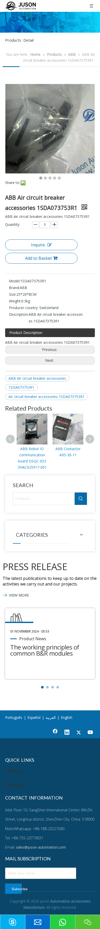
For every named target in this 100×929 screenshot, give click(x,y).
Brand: (14, 287)
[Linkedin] (67, 733)
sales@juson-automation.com (41, 847)
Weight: (15, 301)
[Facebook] (55, 733)
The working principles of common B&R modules (44, 650)
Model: (14, 280)
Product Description (25, 332)
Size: (12, 294)
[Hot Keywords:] (81, 499)
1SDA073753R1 (21, 387)
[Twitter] (79, 733)
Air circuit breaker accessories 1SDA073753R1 (46, 396)
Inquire (38, 245)
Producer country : (24, 307)
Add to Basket (38, 258)
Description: (19, 314)
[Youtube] (90, 733)
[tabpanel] (50, 643)
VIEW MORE (19, 595)
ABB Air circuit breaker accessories (37, 378)
